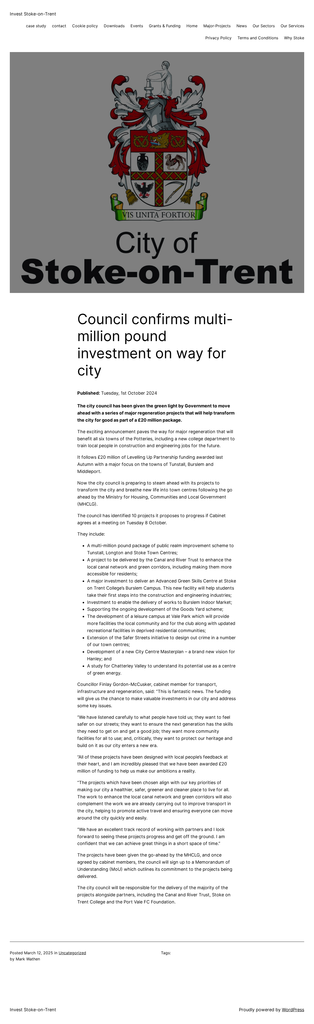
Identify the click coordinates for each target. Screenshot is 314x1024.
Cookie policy (85, 25)
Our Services (292, 25)
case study (36, 25)
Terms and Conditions (257, 37)
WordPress (293, 1009)
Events (137, 25)
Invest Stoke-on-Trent (33, 13)
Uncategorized (72, 952)
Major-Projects (217, 25)
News (241, 25)
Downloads (114, 25)
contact (59, 25)
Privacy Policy (218, 37)
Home (191, 25)
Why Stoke (294, 37)
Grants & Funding (165, 25)
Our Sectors (264, 25)
